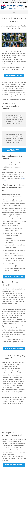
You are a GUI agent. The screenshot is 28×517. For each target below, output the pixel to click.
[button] (14, 12)
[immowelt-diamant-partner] (26, 6)
